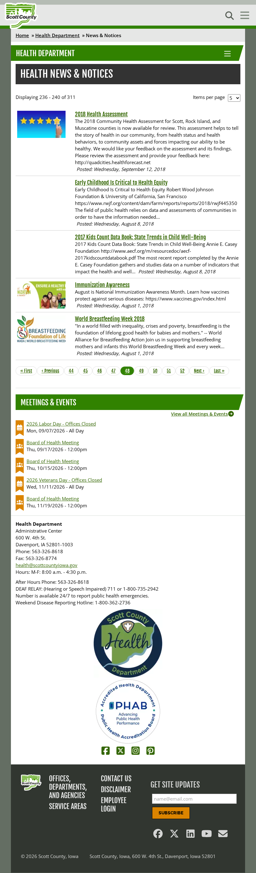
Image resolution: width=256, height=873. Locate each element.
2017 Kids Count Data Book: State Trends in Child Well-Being (140, 237)
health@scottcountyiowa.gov (46, 565)
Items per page (209, 97)
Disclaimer (116, 789)
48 (129, 370)
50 (157, 370)
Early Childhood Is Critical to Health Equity (121, 182)
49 (143, 370)
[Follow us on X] (174, 835)
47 (115, 370)
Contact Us (116, 778)
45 (87, 370)
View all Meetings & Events (199, 414)
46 (101, 370)
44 (73, 370)
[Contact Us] (223, 835)
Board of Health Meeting (53, 442)
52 (184, 370)
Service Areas (67, 806)
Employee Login (113, 804)
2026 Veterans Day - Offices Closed (64, 480)
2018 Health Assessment (101, 114)
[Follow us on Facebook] (158, 835)
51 (171, 370)
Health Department (57, 35)
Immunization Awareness (102, 284)
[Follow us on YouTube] (207, 835)
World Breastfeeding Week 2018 (110, 318)
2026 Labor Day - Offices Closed (61, 424)
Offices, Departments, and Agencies (68, 787)
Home (22, 35)
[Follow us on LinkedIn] (190, 835)
